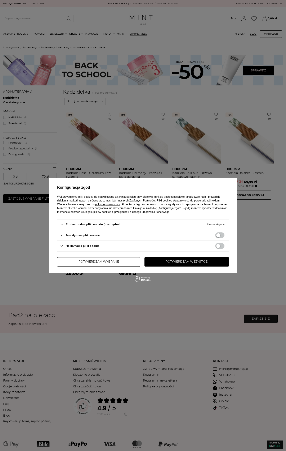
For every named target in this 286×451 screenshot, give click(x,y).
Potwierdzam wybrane (99, 261)
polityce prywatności (107, 204)
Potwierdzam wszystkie (186, 261)
